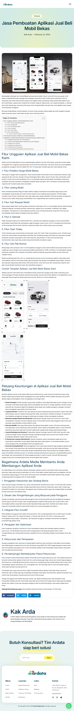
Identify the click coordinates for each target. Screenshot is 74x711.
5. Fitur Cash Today (12, 130)
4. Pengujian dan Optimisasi (14, 145)
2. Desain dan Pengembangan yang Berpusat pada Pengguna (23, 141)
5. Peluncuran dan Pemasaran (14, 147)
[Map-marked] (61, 697)
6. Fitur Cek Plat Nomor (13, 132)
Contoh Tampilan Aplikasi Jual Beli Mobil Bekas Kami (21, 133)
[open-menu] (69, 4)
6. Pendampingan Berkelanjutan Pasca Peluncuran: (20, 149)
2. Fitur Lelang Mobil (12, 124)
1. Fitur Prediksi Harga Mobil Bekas (15, 122)
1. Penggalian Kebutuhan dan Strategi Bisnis (18, 139)
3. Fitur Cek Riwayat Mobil (13, 126)
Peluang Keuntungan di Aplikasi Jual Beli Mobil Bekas (19, 135)
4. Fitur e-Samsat (11, 128)
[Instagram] (57, 697)
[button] (8, 595)
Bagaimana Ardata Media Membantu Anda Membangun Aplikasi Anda (24, 138)
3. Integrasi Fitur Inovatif (13, 143)
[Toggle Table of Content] (42, 118)
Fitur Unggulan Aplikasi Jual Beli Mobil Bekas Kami (18, 121)
